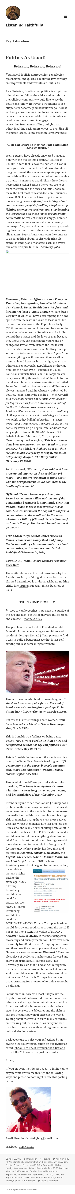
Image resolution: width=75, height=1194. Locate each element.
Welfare (31, 1180)
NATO (18, 1171)
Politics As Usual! (26, 57)
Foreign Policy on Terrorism (19, 1165)
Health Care (57, 1165)
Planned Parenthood (47, 1171)
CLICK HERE (26, 1146)
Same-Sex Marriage (27, 1174)
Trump (23, 585)
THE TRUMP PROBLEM (36, 1177)
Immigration (12, 1168)
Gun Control (44, 1165)
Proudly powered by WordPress (21, 1189)
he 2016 (15, 407)
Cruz (44, 1161)
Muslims (10, 1171)
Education (62, 1161)
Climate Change (20, 1161)
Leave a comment (49, 1180)
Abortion (60, 1158)
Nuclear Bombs (29, 1171)
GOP (35, 1165)
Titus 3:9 (55, 83)
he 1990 (39, 832)
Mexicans (64, 1168)
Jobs (21, 1168)
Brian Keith (31, 1158)
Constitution (35, 1161)
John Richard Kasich (33, 1168)
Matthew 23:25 (33, 619)
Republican (11, 1174)
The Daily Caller (51, 1174)
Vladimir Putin (20, 1180)
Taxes (40, 1174)
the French (19, 1177)
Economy (52, 1161)
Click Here (12, 565)
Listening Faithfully (24, 25)
